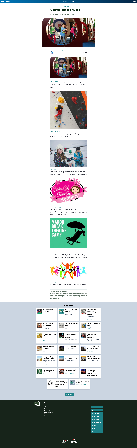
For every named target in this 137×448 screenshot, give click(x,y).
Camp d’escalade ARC (55, 131)
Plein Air (45, 408)
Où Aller (45, 406)
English (134, 1)
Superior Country (96, 413)
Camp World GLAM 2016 (55, 207)
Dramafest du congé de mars (56, 283)
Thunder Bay (96, 410)
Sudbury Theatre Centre (55, 252)
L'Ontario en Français (48, 404)
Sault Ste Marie (96, 419)
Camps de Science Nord (55, 81)
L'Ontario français (70, 6)
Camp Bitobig (53, 169)
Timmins (95, 428)
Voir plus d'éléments (69, 394)
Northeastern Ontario (97, 422)
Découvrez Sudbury (47, 410)
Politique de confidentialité (77, 444)
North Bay (95, 425)
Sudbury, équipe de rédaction (60, 50)
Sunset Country (96, 407)
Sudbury (95, 431)
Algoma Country (96, 416)
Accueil (8, 1)
